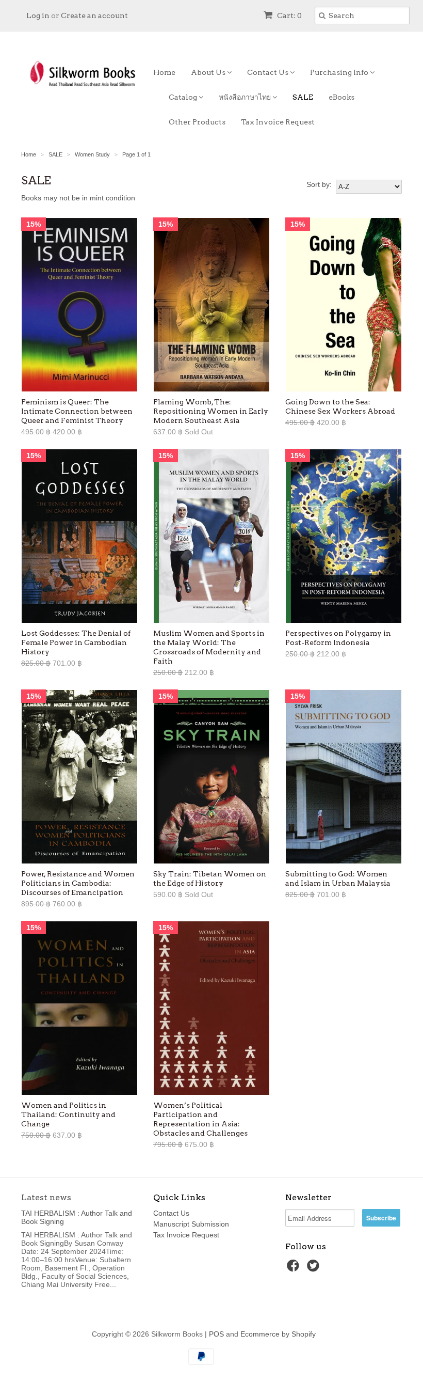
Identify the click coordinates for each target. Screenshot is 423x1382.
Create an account (94, 15)
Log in (38, 15)
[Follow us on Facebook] (294, 1269)
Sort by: (319, 184)
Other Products (197, 122)
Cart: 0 (288, 15)
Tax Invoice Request (278, 122)
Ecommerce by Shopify (278, 1334)
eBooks (341, 97)
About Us (209, 72)
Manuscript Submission (191, 1224)
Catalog (184, 97)
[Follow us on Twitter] (314, 1269)
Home (164, 72)
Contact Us (268, 72)
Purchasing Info (340, 72)
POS (216, 1334)
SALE (302, 97)
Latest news (46, 1197)
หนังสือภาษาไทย (245, 97)
